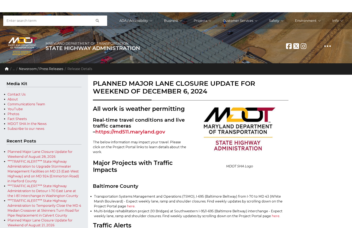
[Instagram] (303, 46)
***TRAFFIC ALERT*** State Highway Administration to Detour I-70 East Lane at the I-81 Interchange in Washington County (43, 191)
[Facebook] (289, 46)
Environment (306, 21)
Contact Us (16, 94)
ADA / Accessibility (133, 21)
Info (335, 21)
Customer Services (238, 21)
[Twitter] (296, 46)
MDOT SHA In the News (27, 124)
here (131, 206)
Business (171, 21)
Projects (200, 21)
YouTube (15, 109)
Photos (13, 114)
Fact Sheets (17, 119)
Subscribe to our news (26, 129)
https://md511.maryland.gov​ (130, 132)
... (14, 69)
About (13, 99)
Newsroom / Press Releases (41, 69)
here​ (275, 216)
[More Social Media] (327, 46)
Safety (274, 21)
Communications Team (26, 104)
